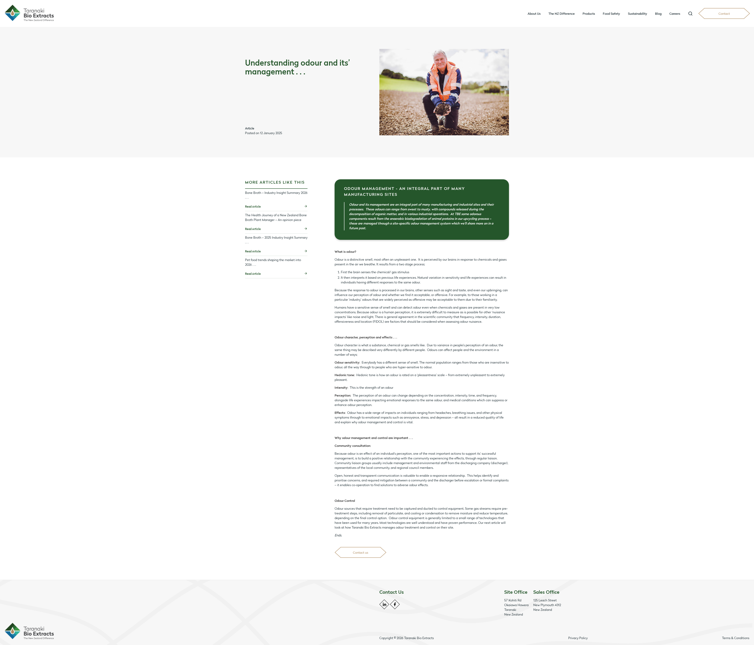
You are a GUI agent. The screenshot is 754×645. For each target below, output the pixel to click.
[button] (690, 13)
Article (249, 128)
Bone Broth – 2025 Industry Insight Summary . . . (276, 239)
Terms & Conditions (735, 638)
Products (589, 14)
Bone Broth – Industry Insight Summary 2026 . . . (276, 195)
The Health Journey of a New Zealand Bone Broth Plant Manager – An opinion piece (276, 217)
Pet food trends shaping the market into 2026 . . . (273, 262)
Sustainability (637, 14)
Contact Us (391, 592)
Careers (674, 14)
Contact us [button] (360, 552)
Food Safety (611, 14)
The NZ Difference (561, 14)
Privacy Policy (578, 638)
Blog (658, 14)
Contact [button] (724, 14)
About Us (534, 14)
